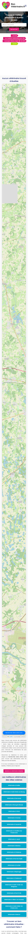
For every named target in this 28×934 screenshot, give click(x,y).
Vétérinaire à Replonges (14, 872)
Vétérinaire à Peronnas (14, 798)
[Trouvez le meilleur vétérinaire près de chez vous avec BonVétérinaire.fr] (13, 9)
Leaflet (11, 736)
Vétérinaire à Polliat (14, 785)
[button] (4, 86)
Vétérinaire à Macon (14, 914)
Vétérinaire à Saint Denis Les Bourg (14, 792)
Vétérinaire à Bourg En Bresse (14, 805)
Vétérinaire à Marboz (14, 846)
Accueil (15, 35)
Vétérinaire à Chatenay (14, 852)
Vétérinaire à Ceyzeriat (14, 824)
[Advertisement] (14, 60)
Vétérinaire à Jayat (14, 839)
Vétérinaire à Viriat (14, 811)
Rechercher (14, 29)
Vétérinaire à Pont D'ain (14, 893)
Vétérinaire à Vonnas (14, 818)
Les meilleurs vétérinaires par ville (15, 38)
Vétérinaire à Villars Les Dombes (14, 899)
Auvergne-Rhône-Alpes (11, 41)
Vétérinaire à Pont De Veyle (14, 859)
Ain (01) (23, 41)
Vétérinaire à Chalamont (14, 878)
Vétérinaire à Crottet (14, 865)
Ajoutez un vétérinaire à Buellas (14, 771)
